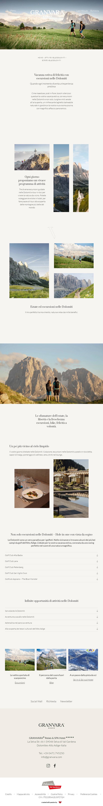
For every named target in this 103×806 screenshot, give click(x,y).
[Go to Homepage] (47, 13)
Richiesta (94, 10)
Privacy (71, 794)
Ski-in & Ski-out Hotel (83, 679)
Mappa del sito (23, 794)
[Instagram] (48, 765)
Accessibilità (40, 794)
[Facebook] (55, 765)
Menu (13, 10)
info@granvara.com (51, 757)
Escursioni (20, 682)
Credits (8, 794)
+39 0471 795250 (54, 753)
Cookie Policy (57, 794)
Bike (51, 682)
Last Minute (82, 10)
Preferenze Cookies (88, 794)
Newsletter (66, 701)
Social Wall (36, 701)
